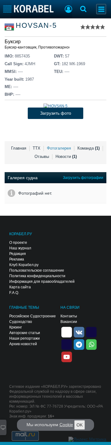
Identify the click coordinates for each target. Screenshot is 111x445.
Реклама (16, 259)
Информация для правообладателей (42, 281)
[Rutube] (91, 331)
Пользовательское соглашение (36, 270)
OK (79, 424)
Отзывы (42, 156)
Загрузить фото (55, 113)
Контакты (68, 316)
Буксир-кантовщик (20, 47)
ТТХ (36, 148)
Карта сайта (20, 287)
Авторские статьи (24, 333)
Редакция (17, 254)
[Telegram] (79, 344)
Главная (18, 148)
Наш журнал (20, 248)
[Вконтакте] (79, 331)
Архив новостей (23, 344)
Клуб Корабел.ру (24, 265)
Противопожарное (54, 47)
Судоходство (20, 322)
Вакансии (68, 322)
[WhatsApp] (91, 344)
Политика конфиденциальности (37, 276)
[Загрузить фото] (55, 106)
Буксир (13, 41)
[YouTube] (66, 356)
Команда (88, 148)
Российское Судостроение (32, 316)
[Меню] (101, 9)
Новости (66, 156)
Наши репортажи (24, 338)
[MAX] (66, 344)
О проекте (18, 242)
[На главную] (28, 9)
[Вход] (68, 10)
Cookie (66, 424)
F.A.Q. (14, 292)
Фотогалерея (59, 148)
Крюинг (15, 327)
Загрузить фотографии (83, 178)
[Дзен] (66, 331)
